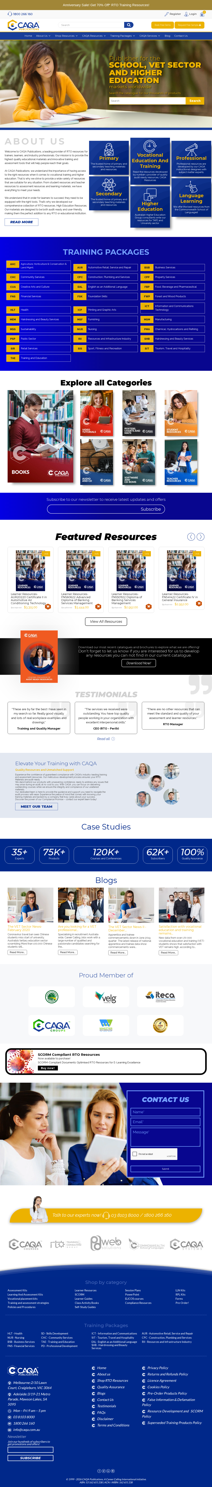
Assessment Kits (17, 1290)
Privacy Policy (157, 1368)
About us (103, 1374)
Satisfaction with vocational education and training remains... (129, 930)
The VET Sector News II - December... (77, 928)
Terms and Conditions (113, 1425)
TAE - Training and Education (58, 1341)
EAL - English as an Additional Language (114, 1341)
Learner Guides (83, 1298)
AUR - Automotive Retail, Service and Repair (167, 1333)
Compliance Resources (138, 1302)
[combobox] (97, 25)
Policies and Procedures (22, 1307)
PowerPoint (132, 1294)
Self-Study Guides (85, 1307)
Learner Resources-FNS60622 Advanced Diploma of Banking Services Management (26, 598)
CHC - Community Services (57, 1337)
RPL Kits (180, 1294)
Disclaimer (105, 1419)
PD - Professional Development (59, 1346)
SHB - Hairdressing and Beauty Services (109, 1347)
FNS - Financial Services (21, 1346)
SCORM (79, 1294)
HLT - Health (15, 1333)
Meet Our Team (36, 806)
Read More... (17, 952)
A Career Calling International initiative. (124, 1479)
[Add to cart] (48, 607)
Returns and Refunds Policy (167, 1374)
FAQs (101, 1412)
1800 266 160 (158, 1215)
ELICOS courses (134, 1298)
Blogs (101, 1393)
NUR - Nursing (16, 1337)
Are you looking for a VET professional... (27, 928)
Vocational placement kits (23, 1298)
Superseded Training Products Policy (174, 1423)
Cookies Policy (158, 1387)
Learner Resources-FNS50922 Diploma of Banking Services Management (76, 598)
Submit (165, 1169)
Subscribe (151, 509)
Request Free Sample (188, 25)
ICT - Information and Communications (114, 1333)
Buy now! (48, 1068)
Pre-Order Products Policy (167, 1393)
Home (101, 1368)
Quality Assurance (110, 1387)
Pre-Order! (182, 1302)
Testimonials (106, 1406)
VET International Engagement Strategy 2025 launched (180, 930)
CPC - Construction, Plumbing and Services (167, 1337)
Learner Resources (86, 1290)
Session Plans (133, 1290)
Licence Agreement (161, 1380)
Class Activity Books (87, 1302)
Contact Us (105, 1400)
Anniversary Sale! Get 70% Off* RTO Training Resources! (106, 5)
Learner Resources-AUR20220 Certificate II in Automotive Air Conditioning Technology (180, 598)
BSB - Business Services (21, 1341)
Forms (179, 1298)
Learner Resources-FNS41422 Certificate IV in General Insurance (129, 597)
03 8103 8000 (125, 1215)
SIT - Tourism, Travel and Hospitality (113, 1337)
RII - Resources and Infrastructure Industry (167, 1341)
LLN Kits (180, 1290)
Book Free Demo (163, 25)
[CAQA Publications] (23, 24)
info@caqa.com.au (26, 1429)
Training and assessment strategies (28, 1302)
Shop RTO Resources (112, 1380)
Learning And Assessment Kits (25, 1294)
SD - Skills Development (54, 1333)
